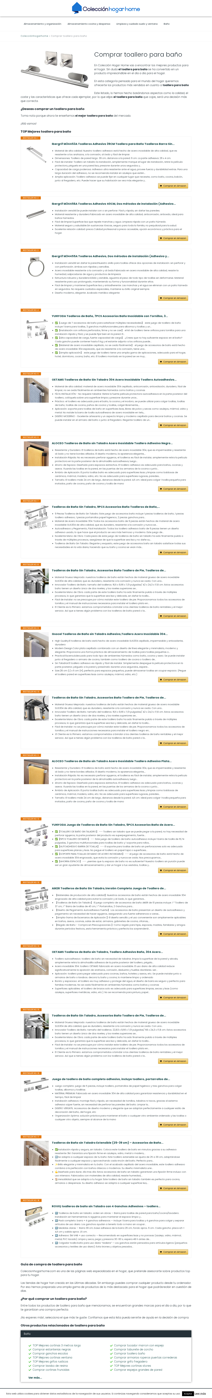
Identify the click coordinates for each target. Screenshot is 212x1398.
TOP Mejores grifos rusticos (50, 1361)
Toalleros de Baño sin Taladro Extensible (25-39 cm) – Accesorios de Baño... (107, 1143)
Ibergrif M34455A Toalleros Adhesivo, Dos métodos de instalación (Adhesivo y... (110, 256)
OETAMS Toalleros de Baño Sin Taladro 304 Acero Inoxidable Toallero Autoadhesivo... (114, 380)
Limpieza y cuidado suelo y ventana (137, 23)
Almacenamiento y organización (42, 23)
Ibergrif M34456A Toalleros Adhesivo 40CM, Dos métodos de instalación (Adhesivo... (114, 204)
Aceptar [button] (188, 1393)
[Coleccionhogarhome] (106, 8)
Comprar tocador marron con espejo (139, 1345)
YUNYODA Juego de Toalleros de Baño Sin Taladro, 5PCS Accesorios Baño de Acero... (113, 825)
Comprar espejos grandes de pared (138, 1370)
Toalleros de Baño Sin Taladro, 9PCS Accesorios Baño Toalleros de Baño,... (106, 507)
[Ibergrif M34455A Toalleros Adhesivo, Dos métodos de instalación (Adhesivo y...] (36, 266)
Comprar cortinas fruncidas (51, 1370)
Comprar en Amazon (174, 185)
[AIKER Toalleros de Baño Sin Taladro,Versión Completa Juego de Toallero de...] (36, 899)
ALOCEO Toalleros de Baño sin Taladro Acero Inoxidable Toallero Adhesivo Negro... (112, 443)
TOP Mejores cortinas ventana (52, 1357)
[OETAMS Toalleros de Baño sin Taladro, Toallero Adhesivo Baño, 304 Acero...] (36, 962)
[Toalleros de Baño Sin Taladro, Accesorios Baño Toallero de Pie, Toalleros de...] (36, 581)
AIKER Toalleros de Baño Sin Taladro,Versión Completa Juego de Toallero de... (109, 888)
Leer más (200, 1393)
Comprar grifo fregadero (130, 1361)
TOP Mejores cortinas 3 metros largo (57, 1345)
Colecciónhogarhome (34, 36)
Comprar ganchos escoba (50, 1353)
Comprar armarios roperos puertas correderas (145, 1357)
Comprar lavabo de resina (50, 1366)
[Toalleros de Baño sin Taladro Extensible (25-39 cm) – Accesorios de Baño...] (36, 1153)
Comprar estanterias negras (52, 1349)
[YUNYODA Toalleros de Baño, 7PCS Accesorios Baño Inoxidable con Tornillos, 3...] (36, 326)
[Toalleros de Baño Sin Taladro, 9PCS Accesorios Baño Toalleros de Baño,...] (36, 517)
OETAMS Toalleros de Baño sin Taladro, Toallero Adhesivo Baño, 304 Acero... (107, 952)
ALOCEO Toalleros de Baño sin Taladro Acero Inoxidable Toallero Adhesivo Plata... (112, 761)
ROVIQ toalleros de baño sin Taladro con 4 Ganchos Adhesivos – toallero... (106, 1206)
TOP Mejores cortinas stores (132, 1366)
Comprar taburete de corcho (133, 1349)
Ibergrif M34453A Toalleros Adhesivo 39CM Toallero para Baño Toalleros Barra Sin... (113, 144)
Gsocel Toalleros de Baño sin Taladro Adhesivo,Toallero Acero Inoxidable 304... (110, 634)
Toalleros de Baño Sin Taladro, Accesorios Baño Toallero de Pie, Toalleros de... (109, 570)
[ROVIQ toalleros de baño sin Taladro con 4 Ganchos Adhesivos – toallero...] (36, 1216)
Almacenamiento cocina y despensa (89, 23)
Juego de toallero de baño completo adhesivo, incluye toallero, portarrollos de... (111, 1079)
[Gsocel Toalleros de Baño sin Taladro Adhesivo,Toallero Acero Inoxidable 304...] (36, 644)
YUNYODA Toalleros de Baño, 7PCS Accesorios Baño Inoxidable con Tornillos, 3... (110, 316)
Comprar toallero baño (129, 1353)
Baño (167, 23)
